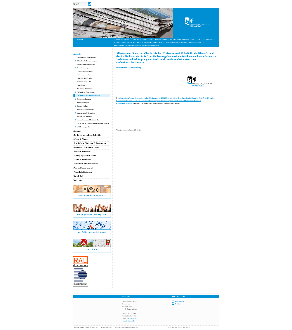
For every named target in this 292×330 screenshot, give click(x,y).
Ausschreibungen (83, 68)
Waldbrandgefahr (83, 127)
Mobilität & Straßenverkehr (85, 164)
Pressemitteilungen (84, 99)
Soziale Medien (82, 106)
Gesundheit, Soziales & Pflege (86, 147)
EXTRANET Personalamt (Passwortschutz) (93, 123)
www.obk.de (80, 39)
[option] (146, 23)
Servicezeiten (179, 301)
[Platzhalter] (92, 203)
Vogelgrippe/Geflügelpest (86, 113)
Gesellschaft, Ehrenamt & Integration (89, 143)
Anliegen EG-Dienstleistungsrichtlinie (126, 327)
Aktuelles (125, 39)
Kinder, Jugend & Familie (84, 155)
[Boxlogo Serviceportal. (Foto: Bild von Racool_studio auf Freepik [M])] (92, 198)
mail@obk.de (132, 318)
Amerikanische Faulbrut (86, 64)
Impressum (78, 180)
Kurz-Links (81, 85)
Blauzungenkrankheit (85, 71)
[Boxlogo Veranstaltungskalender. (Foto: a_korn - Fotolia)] (92, 234)
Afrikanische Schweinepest (86, 57)
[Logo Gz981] (80, 286)
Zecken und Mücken (84, 116)
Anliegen (77, 131)
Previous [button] (70, 22)
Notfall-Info (78, 176)
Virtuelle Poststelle (128, 321)
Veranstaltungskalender (85, 109)
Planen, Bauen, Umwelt (83, 168)
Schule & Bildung (81, 139)
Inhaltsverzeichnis (106, 327)
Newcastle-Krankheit (84, 89)
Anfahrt (177, 304)
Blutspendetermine (83, 75)
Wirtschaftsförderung (82, 172)
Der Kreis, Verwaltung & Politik (87, 135)
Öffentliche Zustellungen (86, 92)
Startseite (117, 39)
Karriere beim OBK (84, 82)
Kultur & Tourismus (82, 159)
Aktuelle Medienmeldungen (87, 61)
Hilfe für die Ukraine (84, 78)
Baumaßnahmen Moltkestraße (88, 120)
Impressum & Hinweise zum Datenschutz (86, 327)
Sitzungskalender (83, 102)
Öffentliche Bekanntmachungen (142, 39)
